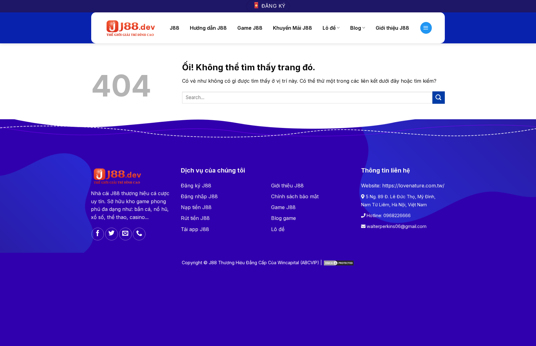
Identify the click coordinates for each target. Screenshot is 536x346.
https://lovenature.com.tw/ (413, 185)
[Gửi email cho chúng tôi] (125, 234)
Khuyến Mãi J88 (292, 28)
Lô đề (329, 28)
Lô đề (277, 229)
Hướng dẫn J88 (208, 28)
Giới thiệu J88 (392, 28)
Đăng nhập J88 (199, 196)
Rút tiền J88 (195, 218)
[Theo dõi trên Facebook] (98, 234)
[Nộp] (438, 97)
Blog (355, 28)
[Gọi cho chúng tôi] (139, 234)
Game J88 (249, 28)
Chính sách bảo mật (295, 196)
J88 (174, 28)
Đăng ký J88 (196, 185)
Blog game (283, 218)
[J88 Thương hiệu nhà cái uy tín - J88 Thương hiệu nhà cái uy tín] (130, 27)
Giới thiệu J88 (287, 185)
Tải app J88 (195, 229)
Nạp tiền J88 (196, 207)
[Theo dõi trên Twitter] (111, 234)
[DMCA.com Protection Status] (338, 262)
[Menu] (426, 28)
